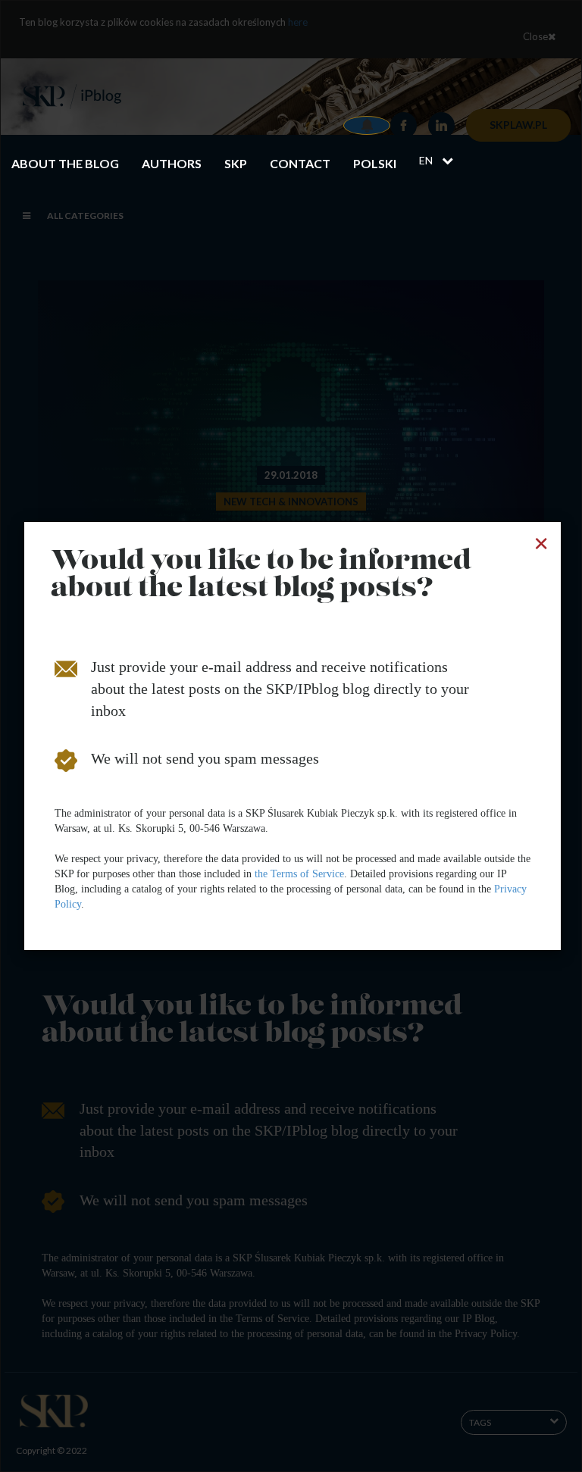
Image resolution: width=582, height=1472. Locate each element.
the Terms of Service (299, 874)
